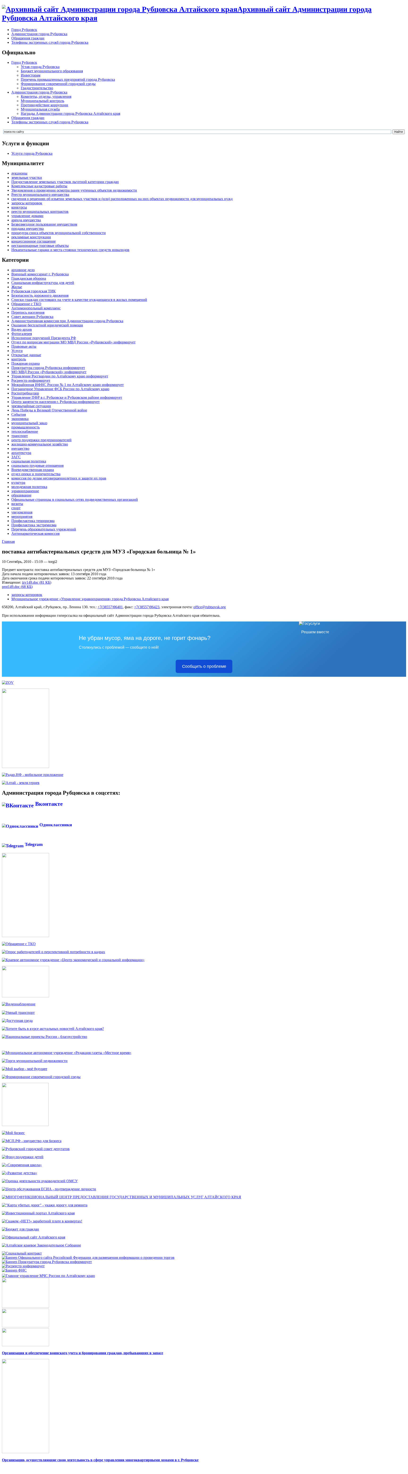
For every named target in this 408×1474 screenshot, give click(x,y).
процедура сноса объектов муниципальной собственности (58, 233)
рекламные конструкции (31, 237)
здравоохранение (25, 491)
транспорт (19, 436)
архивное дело (23, 270)
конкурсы (19, 207)
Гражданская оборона (28, 278)
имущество (20, 448)
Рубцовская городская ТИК (33, 291)
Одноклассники (55, 824)
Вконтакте (48, 804)
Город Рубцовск (24, 30)
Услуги (17, 351)
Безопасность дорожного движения (39, 295)
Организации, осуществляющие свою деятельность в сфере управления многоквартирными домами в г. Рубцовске (100, 1460)
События (18, 414)
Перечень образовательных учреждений (43, 529)
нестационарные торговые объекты (40, 246)
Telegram (33, 844)
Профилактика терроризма (33, 521)
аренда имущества (26, 220)
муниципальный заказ (29, 423)
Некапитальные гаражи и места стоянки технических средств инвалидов (70, 250)
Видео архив (21, 329)
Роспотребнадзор (25, 393)
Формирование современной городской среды (58, 84)
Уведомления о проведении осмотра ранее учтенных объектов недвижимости (74, 190)
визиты (17, 504)
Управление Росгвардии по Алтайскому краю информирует (59, 376)
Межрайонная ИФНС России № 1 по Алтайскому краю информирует (67, 385)
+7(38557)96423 (146, 607)
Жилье (16, 287)
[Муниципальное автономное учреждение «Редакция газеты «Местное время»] (66, 1053)
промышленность (25, 427)
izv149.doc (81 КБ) (36, 582)
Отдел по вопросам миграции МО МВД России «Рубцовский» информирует (73, 342)
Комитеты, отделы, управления (46, 96)
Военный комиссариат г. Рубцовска (40, 274)
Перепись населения (27, 312)
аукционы (19, 173)
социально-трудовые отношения (37, 465)
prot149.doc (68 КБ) (17, 587)
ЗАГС (16, 457)
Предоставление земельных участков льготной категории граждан (65, 182)
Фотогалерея (21, 334)
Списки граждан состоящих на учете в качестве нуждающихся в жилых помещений (79, 300)
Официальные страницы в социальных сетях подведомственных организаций (74, 499)
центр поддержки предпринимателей (41, 440)
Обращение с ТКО (26, 304)
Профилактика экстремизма (33, 525)
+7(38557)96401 (110, 607)
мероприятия (21, 516)
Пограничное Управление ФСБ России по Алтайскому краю (60, 389)
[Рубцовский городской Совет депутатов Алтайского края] (36, 1149)
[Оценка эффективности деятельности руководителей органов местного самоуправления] (40, 1181)
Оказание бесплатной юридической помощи (47, 325)
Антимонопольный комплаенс (36, 308)
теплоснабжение (24, 431)
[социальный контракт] (22, 1253)
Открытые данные (26, 355)
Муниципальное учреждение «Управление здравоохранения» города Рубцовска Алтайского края (90, 599)
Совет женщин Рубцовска (32, 317)
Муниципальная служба (40, 109)
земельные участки (26, 178)
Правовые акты (23, 346)
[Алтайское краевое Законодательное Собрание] (41, 1245)
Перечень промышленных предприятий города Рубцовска (68, 79)
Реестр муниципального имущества (40, 195)
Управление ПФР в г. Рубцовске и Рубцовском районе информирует (66, 397)
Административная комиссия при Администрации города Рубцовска (67, 321)
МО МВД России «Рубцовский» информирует (48, 372)
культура (18, 482)
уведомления (21, 512)
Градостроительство (37, 88)
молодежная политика (29, 487)
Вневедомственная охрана (32, 470)
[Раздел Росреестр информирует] (23, 1266)
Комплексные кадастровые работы (39, 186)
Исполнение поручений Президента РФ (43, 338)
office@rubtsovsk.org (209, 607)
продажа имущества (27, 229)
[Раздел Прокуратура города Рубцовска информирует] (47, 1262)
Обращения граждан (27, 38)
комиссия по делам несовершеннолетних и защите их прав (58, 478)
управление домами (27, 216)
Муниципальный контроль (42, 101)
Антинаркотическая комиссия (35, 533)
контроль (18, 359)
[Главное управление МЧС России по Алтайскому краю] (48, 1275)
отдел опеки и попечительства (35, 474)
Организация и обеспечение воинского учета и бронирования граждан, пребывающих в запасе (82, 1353)
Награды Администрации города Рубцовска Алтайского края (70, 113)
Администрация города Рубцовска (39, 34)
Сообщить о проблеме (204, 666)
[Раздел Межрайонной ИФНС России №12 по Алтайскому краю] (14, 1270)
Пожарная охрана (25, 363)
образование (21, 495)
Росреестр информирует (30, 380)
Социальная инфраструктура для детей (42, 283)
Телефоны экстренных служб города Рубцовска (49, 42)
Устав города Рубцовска (40, 67)
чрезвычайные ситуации (31, 406)
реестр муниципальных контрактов (39, 212)
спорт (16, 508)
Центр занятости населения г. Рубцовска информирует (55, 402)
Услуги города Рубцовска (31, 153)
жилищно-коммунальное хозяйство (39, 444)
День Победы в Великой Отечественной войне (49, 410)
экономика (20, 419)
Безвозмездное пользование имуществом (44, 224)
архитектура (21, 453)
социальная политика (28, 461)
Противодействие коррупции (44, 105)
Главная (8, 542)
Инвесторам (30, 75)
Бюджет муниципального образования (52, 71)
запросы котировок (26, 203)
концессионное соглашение (33, 241)
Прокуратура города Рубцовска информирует (48, 368)
